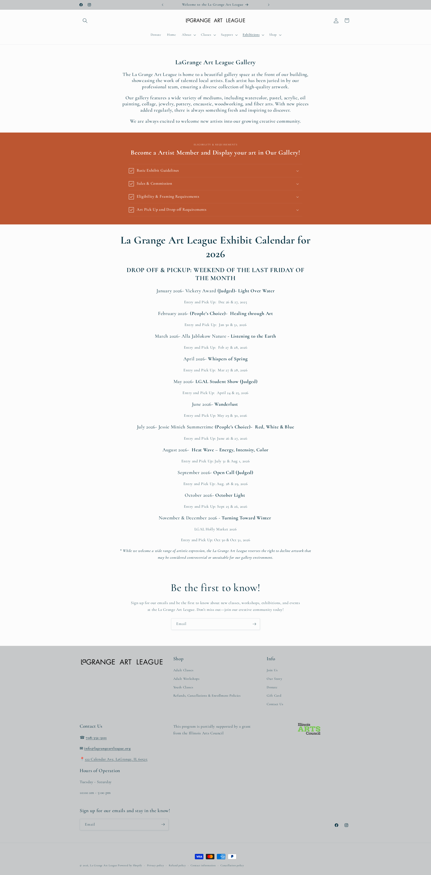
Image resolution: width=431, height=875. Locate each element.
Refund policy (177, 865)
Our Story (274, 679)
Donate (272, 687)
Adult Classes (183, 670)
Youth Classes (183, 687)
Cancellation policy (232, 865)
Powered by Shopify (130, 865)
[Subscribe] (254, 624)
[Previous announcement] (162, 4)
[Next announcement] (269, 4)
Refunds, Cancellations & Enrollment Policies (207, 695)
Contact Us (275, 704)
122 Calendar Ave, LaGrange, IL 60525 (116, 759)
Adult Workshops (186, 679)
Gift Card (274, 695)
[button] (85, 20)
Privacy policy (155, 865)
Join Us (272, 670)
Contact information (203, 865)
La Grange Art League (103, 865)
